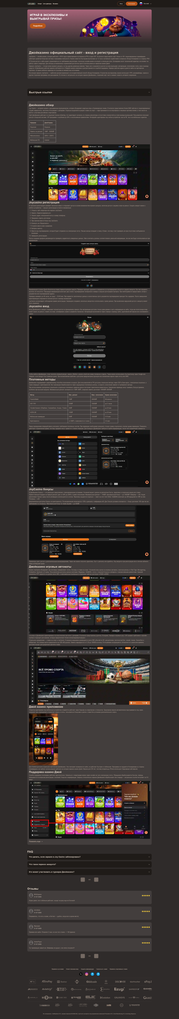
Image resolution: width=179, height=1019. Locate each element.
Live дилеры (47, 4)
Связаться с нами (101, 969)
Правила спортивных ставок (118, 969)
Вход (121, 3)
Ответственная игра (72, 969)
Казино (55, 4)
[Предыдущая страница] (83, 880)
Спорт (40, 4)
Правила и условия (58, 969)
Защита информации (87, 969)
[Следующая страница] (96, 880)
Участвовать (38, 29)
